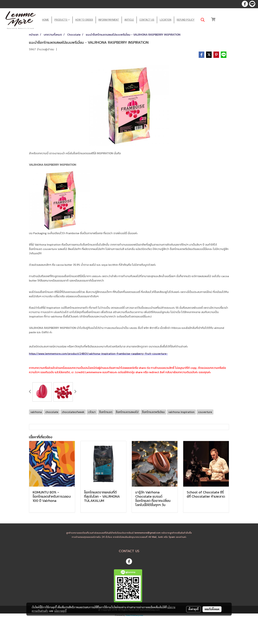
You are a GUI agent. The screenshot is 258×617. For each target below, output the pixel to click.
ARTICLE (129, 19)
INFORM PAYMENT (108, 19)
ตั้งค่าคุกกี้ (193, 609)
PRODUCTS (61, 19)
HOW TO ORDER (84, 19)
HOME (45, 19)
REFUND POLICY (185, 19)
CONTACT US (146, 19)
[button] (203, 19)
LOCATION (165, 19)
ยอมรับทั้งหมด (212, 609)
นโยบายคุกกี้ (60, 610)
